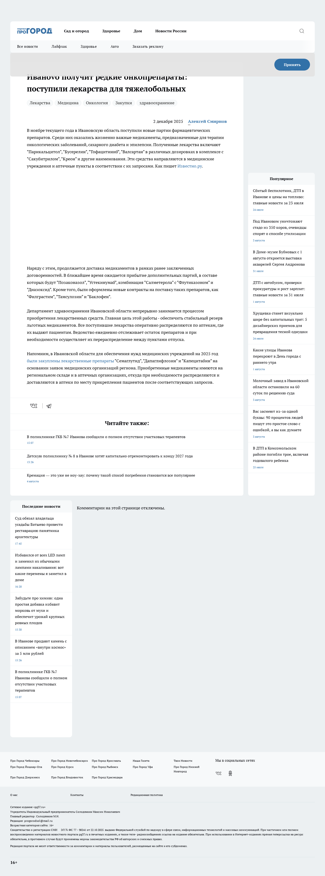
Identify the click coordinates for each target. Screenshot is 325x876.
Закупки (123, 102)
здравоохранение (156, 102)
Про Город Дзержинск (25, 777)
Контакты (77, 795)
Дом (138, 31)
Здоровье (111, 31)
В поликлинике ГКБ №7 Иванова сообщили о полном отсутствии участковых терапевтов (106, 439)
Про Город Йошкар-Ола (26, 767)
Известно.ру (189, 166)
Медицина (68, 102)
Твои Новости (183, 760)
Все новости (27, 46)
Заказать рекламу (148, 46)
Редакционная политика (147, 795)
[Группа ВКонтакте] (218, 773)
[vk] (34, 405)
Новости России (171, 31)
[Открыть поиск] (301, 31)
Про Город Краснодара (107, 777)
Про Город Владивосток (67, 777)
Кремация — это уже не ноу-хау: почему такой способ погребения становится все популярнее (111, 478)
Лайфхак (59, 46)
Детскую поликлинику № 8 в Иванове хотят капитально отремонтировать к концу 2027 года (110, 459)
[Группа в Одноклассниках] (230, 773)
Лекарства (40, 102)
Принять (292, 64)
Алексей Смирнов (207, 121)
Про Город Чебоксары (24, 760)
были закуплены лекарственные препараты (70, 361)
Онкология (97, 102)
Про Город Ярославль (106, 760)
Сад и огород (76, 31)
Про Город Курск (62, 767)
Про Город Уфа (143, 767)
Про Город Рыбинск (105, 767)
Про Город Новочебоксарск (69, 760)
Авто (115, 46)
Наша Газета (141, 760)
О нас (14, 795)
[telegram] (50, 405)
